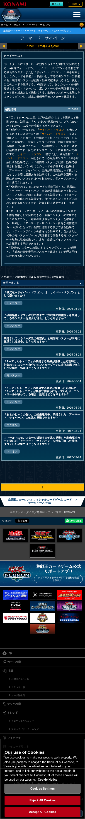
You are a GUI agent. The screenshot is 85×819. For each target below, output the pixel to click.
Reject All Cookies (42, 800)
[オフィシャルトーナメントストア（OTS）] (42, 618)
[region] (42, 779)
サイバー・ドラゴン (51, 129)
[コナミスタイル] (69, 618)
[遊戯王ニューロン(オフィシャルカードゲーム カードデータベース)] (11, 15)
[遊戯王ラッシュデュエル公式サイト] (42, 535)
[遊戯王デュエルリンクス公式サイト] (69, 535)
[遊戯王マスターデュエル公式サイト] (42, 551)
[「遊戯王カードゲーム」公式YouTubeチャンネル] (69, 595)
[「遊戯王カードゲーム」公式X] (42, 595)
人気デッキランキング (22, 721)
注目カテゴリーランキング (25, 729)
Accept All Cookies (42, 812)
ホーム (4, 24)
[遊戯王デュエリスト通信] (16, 595)
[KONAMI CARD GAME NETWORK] (69, 606)
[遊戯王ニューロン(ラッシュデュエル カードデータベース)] (42, 629)
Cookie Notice (47, 779)
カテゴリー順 (18, 687)
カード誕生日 (18, 695)
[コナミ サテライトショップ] (16, 618)
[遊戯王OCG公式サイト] (16, 535)
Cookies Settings (42, 788)
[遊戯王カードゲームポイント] (42, 606)
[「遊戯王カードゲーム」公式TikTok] (16, 606)
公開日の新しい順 (20, 679)
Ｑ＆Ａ (17, 24)
